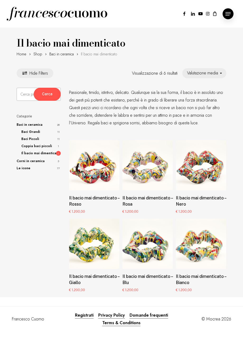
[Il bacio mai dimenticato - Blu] (147, 244)
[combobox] (204, 73)
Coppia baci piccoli (36, 146)
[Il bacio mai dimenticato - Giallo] (94, 244)
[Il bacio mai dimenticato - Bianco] (201, 244)
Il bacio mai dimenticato (40, 153)
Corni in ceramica (31, 161)
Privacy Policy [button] (111, 315)
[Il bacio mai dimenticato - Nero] (201, 165)
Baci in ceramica (61, 54)
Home (21, 54)
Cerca (47, 94)
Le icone (23, 168)
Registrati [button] (84, 315)
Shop (37, 54)
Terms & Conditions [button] (121, 323)
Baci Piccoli (30, 138)
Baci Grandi (30, 131)
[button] (228, 13)
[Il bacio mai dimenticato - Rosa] (147, 165)
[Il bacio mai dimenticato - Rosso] (94, 165)
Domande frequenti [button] (149, 315)
